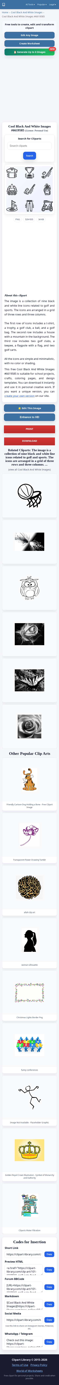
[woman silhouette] (29, 940)
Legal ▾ (52, 4)
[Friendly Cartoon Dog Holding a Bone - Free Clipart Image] (29, 779)
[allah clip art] (29, 887)
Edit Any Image (29, 35)
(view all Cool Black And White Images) (29, 469)
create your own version (19, 396)
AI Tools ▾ (30, 4)
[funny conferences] (29, 1045)
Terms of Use (20, 1365)
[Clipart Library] (3, 4)
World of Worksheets (29, 1371)
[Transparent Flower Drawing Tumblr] (29, 835)
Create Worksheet (29, 43)
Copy (49, 1254)
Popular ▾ (42, 4)
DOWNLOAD (29, 440)
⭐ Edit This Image (29, 408)
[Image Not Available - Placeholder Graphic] (29, 1098)
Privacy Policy (38, 1365)
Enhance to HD (29, 417)
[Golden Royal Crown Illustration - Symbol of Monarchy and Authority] (29, 1150)
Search (29, 156)
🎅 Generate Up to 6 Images (34, 51)
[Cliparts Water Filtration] (29, 1205)
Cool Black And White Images (26, 12)
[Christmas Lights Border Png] (29, 992)
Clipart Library (21, 1360)
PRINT (29, 428)
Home (5, 12)
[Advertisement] (29, 90)
